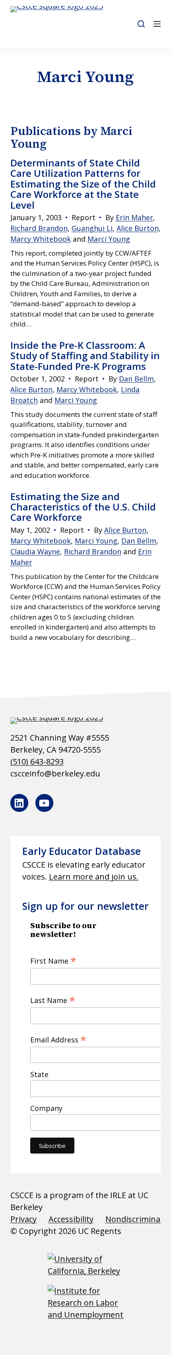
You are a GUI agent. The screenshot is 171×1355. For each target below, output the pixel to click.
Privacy (23, 1219)
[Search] (141, 23)
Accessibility (71, 1219)
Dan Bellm (136, 378)
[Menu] (157, 23)
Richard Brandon (39, 228)
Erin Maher (134, 217)
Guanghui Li (92, 228)
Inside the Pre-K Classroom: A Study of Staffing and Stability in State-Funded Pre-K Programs (85, 355)
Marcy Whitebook (40, 239)
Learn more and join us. (93, 876)
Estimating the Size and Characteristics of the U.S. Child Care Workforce (83, 507)
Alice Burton (138, 228)
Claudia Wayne (35, 551)
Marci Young (108, 239)
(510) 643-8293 (37, 761)
